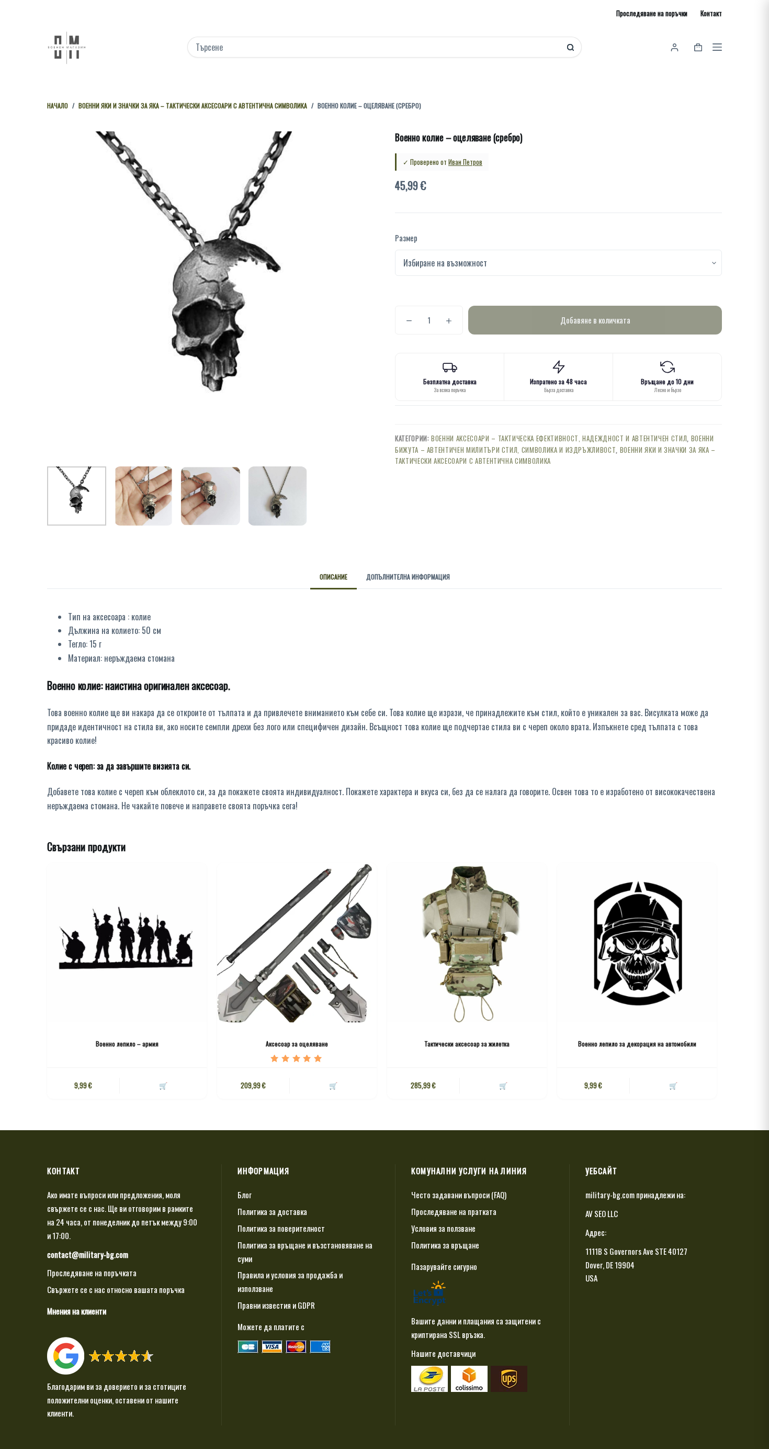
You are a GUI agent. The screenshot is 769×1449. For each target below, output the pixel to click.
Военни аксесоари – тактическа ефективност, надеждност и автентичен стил (559, 438)
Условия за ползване (443, 1228)
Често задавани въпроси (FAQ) (458, 1194)
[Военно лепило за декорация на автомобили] (637, 942)
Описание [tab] (333, 576)
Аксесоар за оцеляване (297, 1043)
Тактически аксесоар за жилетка (467, 1043)
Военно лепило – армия (127, 1043)
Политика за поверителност (281, 1228)
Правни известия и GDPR (276, 1305)
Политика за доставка (272, 1211)
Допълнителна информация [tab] (408, 576)
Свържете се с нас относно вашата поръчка (116, 1289)
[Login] (674, 47)
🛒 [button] (163, 1085)
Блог (245, 1194)
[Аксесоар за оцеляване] (297, 942)
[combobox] (377, 47)
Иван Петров (465, 162)
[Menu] (717, 47)
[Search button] (570, 47)
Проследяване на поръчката (92, 1272)
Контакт (711, 13)
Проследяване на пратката (453, 1211)
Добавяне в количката (595, 320)
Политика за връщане (445, 1245)
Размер (406, 237)
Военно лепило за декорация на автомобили (637, 1043)
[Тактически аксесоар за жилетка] (467, 942)
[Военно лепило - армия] (127, 942)
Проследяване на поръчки (651, 13)
